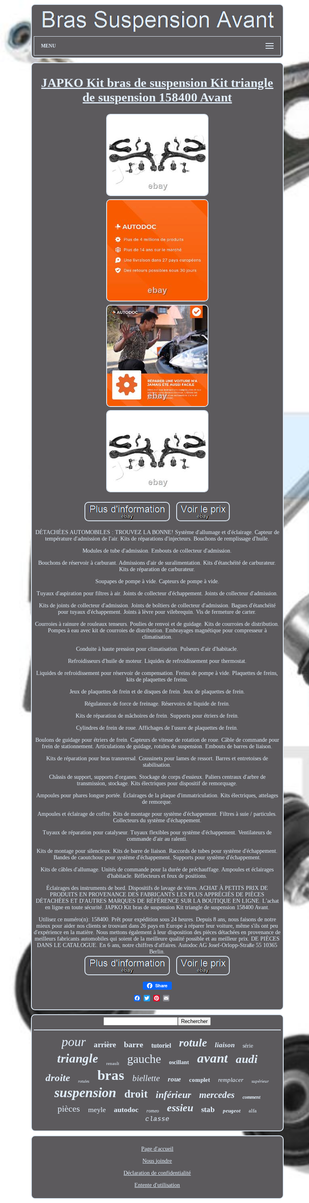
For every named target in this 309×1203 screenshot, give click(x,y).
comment (251, 1097)
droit (136, 1094)
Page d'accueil (157, 1149)
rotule (193, 1042)
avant (212, 1058)
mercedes (217, 1095)
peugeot (232, 1111)
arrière (105, 1044)
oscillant (179, 1062)
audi (247, 1058)
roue (174, 1079)
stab (208, 1109)
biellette (146, 1078)
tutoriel (161, 1045)
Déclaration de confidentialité (157, 1173)
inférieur (173, 1095)
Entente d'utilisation (157, 1185)
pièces (69, 1109)
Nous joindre (157, 1161)
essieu (180, 1108)
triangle (77, 1058)
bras (110, 1075)
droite (57, 1077)
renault (112, 1063)
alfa (253, 1111)
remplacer (230, 1080)
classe (157, 1119)
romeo (152, 1111)
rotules (83, 1081)
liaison (225, 1045)
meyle (97, 1110)
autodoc (126, 1110)
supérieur (260, 1081)
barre (133, 1044)
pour (74, 1041)
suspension (85, 1092)
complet (199, 1080)
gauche (144, 1058)
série (248, 1046)
